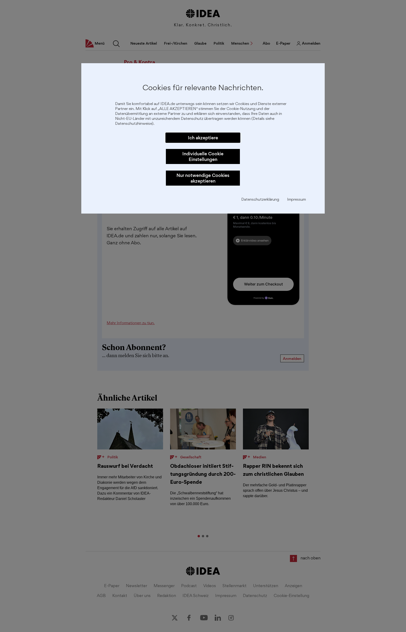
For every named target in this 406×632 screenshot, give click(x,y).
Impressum (296, 200)
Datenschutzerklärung (260, 200)
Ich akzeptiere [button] (203, 137)
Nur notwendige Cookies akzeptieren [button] (202, 178)
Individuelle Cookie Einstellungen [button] (202, 156)
